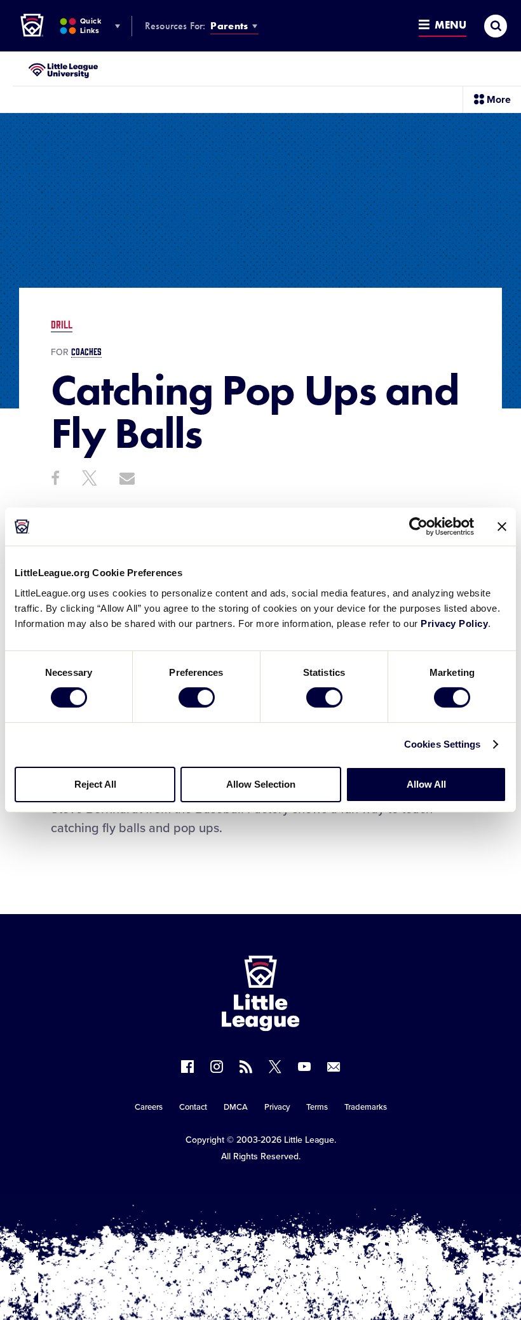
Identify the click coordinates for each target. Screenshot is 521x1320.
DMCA (236, 1107)
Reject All (95, 784)
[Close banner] (501, 526)
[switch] (197, 697)
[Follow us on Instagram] (216, 1066)
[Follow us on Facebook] (187, 1066)
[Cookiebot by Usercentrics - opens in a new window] (418, 526)
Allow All (426, 784)
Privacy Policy (454, 622)
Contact (193, 1107)
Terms (317, 1107)
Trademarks (365, 1107)
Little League (309, 1140)
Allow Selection (260, 784)
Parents (229, 25)
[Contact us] (333, 1066)
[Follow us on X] (275, 1066)
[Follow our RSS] (246, 1066)
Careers (149, 1107)
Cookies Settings (442, 744)
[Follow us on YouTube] (304, 1066)
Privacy (277, 1107)
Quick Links (90, 26)
